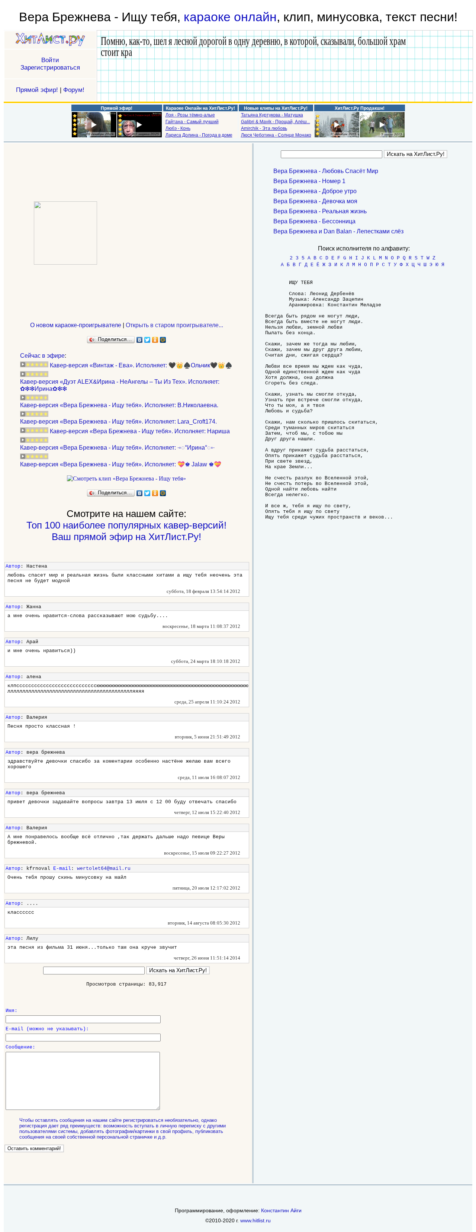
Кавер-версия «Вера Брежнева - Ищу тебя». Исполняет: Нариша (140, 431)
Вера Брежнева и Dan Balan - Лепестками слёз (338, 231)
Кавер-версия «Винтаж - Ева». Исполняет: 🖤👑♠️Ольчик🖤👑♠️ (141, 365)
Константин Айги (281, 1210)
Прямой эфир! (37, 89)
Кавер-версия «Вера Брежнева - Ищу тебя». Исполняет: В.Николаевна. (119, 405)
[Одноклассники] (155, 340)
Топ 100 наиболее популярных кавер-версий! (126, 525)
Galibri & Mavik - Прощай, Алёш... (275, 121)
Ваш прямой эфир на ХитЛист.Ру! (126, 536)
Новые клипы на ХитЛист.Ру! (276, 108)
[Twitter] (147, 340)
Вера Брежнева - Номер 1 (309, 181)
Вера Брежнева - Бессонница (314, 221)
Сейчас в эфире (42, 355)
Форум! (73, 89)
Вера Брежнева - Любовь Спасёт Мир (325, 171)
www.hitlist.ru (255, 1220)
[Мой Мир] (163, 340)
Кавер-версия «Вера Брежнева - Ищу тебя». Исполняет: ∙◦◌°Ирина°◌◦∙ (117, 447)
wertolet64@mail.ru (104, 868)
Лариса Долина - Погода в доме (198, 135)
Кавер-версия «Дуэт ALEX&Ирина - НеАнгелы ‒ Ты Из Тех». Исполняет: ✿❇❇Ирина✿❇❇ (119, 385)
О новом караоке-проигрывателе (75, 325)
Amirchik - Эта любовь (264, 128)
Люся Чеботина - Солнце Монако (276, 135)
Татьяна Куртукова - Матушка (272, 115)
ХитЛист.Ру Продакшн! (360, 108)
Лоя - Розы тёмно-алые (190, 115)
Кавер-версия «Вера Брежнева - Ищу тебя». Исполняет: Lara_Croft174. (118, 421)
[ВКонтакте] (140, 340)
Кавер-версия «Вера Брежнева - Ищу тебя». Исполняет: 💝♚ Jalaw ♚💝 (120, 464)
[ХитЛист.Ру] (50, 40)
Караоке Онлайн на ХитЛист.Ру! (200, 108)
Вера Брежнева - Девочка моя (315, 201)
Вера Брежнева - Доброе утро (315, 191)
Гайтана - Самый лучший (192, 121)
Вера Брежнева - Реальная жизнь (320, 211)
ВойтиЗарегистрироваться (50, 64)
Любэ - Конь (177, 128)
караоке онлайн (230, 17)
